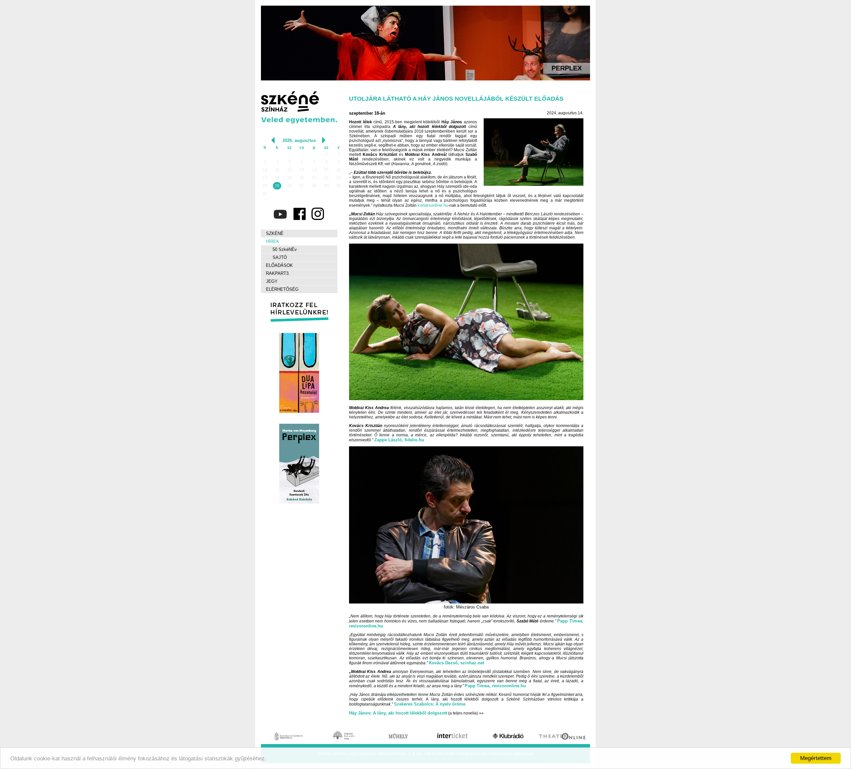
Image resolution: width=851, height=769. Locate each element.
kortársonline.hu (433, 205)
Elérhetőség (282, 289)
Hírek (272, 241)
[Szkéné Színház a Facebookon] (299, 213)
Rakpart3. (278, 273)
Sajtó (280, 257)
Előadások (279, 265)
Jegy (272, 281)
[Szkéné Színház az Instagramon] (317, 213)
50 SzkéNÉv (285, 249)
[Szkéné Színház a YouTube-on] (280, 213)
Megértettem (815, 758)
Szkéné (275, 233)
